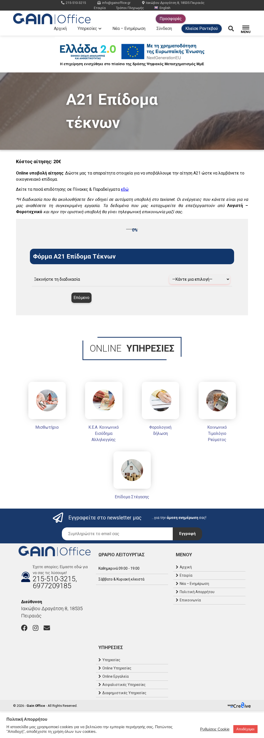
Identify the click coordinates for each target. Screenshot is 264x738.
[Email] (47, 628)
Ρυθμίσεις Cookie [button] (214, 729)
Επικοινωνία (190, 600)
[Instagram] (35, 628)
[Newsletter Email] (117, 533)
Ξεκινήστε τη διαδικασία (57, 279)
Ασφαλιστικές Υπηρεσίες (124, 685)
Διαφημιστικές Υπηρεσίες (124, 693)
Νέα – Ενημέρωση (128, 28)
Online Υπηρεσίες (116, 668)
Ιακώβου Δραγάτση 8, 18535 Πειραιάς (175, 3)
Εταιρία (100, 8)
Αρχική (60, 28)
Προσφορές (171, 18)
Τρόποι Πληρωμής (130, 8)
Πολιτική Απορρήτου (197, 592)
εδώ (125, 189)
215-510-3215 (76, 3)
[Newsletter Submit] (187, 533)
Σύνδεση (164, 28)
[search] (234, 28)
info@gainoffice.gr (116, 3)
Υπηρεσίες (87, 28)
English (165, 8)
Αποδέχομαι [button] (245, 729)
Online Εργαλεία (115, 676)
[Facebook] (24, 628)
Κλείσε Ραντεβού (201, 28)
